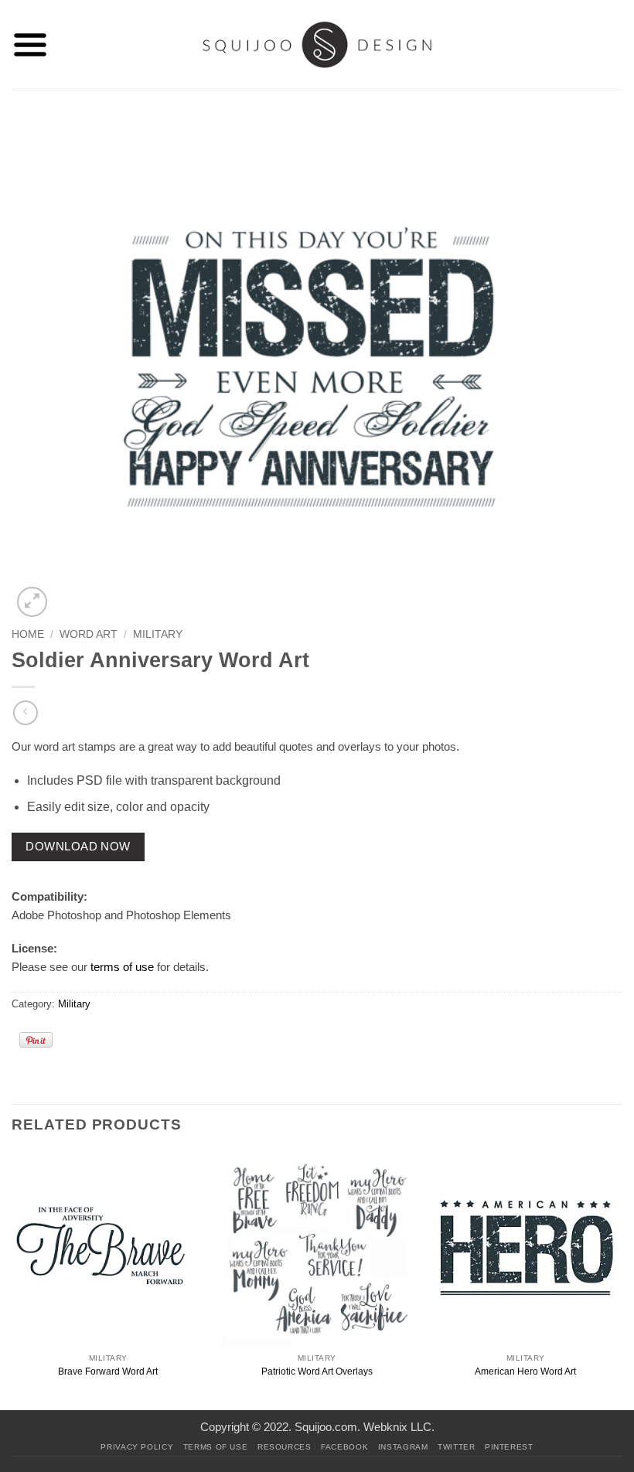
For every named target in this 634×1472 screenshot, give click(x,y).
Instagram (403, 1447)
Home (28, 634)
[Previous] (12, 1280)
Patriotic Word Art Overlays (317, 1371)
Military (157, 634)
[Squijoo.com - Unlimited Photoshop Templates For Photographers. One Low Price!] (317, 44)
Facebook (344, 1447)
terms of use (122, 966)
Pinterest (509, 1447)
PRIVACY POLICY (137, 1447)
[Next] (621, 1280)
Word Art (89, 634)
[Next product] (25, 712)
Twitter (456, 1447)
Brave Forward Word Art (108, 1371)
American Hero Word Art (525, 1371)
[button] (30, 45)
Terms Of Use (215, 1447)
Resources (284, 1447)
